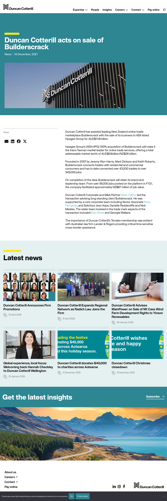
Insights (107, 10)
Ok (71, 496)
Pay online (154, 10)
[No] (164, 496)
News (8, 54)
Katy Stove (97, 212)
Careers (120, 10)
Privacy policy (82, 496)
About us (10, 472)
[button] (6, 141)
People (95, 10)
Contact (136, 10)
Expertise (78, 10)
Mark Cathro (129, 195)
